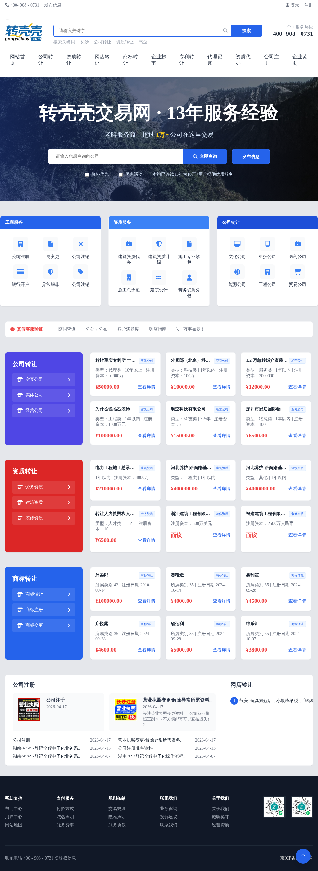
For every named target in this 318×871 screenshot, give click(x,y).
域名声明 (65, 817)
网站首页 (17, 60)
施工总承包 (129, 290)
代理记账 (214, 60)
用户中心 (13, 817)
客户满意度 (128, 329)
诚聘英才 (220, 817)
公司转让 (102, 42)
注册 (308, 5)
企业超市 (158, 60)
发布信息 (52, 5)
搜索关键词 (64, 42)
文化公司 (237, 256)
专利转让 (186, 60)
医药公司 (297, 256)
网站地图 (13, 825)
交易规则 (117, 808)
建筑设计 (159, 290)
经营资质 (220, 825)
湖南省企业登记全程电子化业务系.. (46, 748)
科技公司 (267, 256)
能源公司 (237, 284)
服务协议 (117, 825)
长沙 (84, 42)
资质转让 (125, 42)
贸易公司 (297, 284)
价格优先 (100, 174)
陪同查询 (67, 329)
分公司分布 (96, 329)
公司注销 (80, 256)
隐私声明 (117, 817)
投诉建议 (168, 817)
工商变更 (50, 256)
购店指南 (157, 329)
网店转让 (102, 60)
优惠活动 (134, 174)
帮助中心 (13, 808)
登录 (295, 5)
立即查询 (208, 156)
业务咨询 (168, 808)
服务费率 (65, 825)
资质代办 (243, 60)
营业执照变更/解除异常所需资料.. (177, 699)
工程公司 (267, 284)
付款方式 (65, 808)
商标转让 (130, 60)
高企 (143, 42)
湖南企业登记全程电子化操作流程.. (152, 756)
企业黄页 (299, 60)
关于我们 (220, 808)
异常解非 (50, 284)
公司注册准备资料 (135, 748)
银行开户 (20, 284)
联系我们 (168, 825)
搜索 (246, 30)
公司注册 (271, 60)
